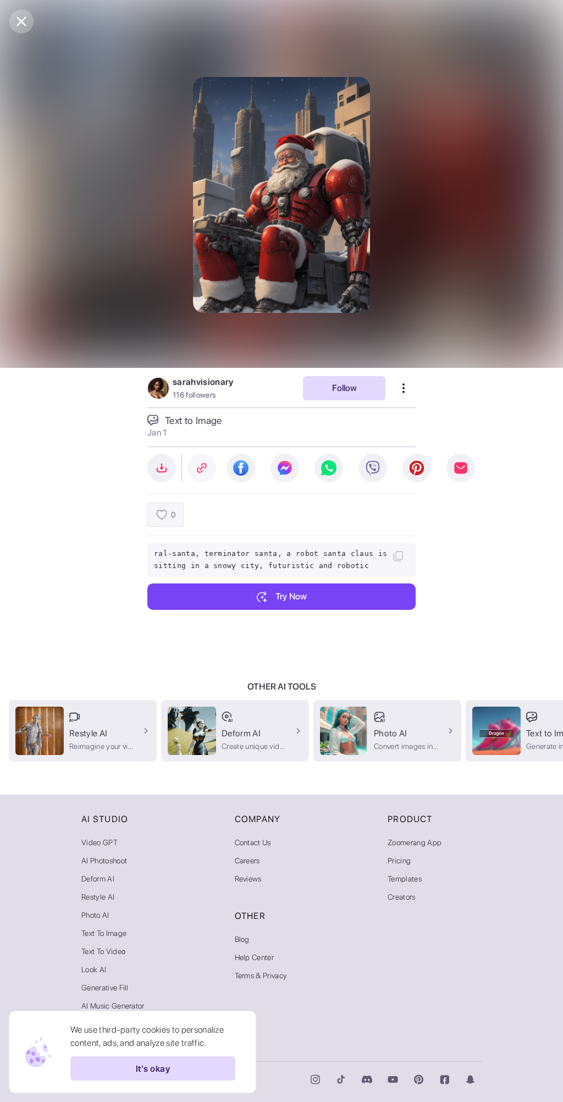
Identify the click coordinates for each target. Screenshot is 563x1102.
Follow (344, 388)
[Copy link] (201, 468)
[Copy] (398, 556)
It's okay (153, 1069)
